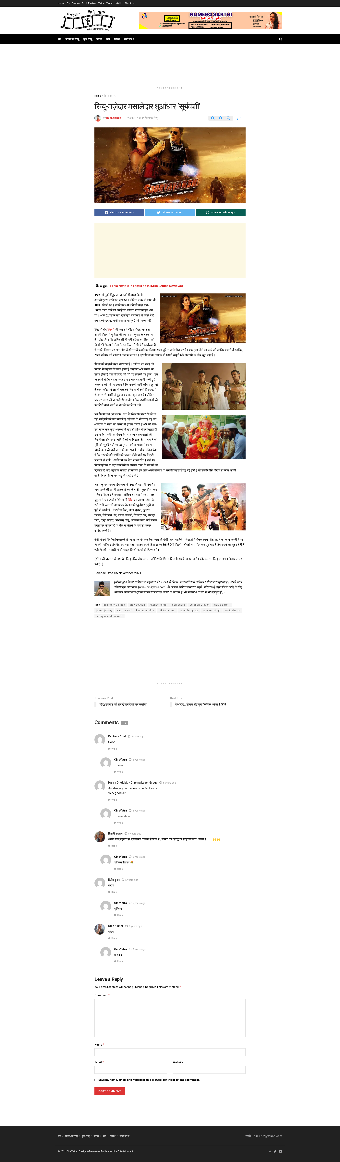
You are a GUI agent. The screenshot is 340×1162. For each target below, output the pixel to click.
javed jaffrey (104, 610)
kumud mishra (145, 610)
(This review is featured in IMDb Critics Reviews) (146, 286)
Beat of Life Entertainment (118, 1151)
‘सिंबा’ (110, 329)
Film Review (73, 3)
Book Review (89, 3)
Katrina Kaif (124, 610)
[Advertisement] (170, 69)
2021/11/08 (134, 117)
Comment (102, 995)
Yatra (101, 3)
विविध (117, 39)
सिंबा (130, 500)
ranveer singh (212, 610)
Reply (114, 748)
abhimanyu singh (114, 604)
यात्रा (99, 39)
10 (243, 118)
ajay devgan (137, 604)
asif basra (178, 604)
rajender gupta (189, 610)
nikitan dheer (167, 610)
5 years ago (137, 736)
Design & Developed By (91, 1151)
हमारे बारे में (129, 39)
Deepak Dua (113, 117)
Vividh (119, 3)
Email (99, 1062)
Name (99, 1044)
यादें (108, 39)
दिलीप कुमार (114, 879)
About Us (130, 3)
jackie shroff (221, 604)
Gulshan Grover (199, 604)
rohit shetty (232, 610)
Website (178, 1062)
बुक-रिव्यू (87, 39)
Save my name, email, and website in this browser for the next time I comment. (149, 1079)
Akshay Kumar (159, 604)
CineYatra (120, 759)
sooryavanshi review (109, 616)
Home (61, 3)
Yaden (109, 3)
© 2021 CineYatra (67, 1151)
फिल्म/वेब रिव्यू (72, 39)
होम (59, 39)
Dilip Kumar (115, 926)
